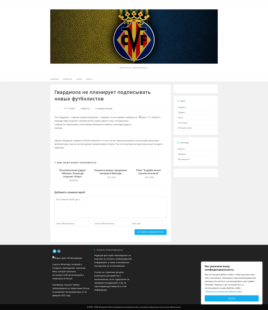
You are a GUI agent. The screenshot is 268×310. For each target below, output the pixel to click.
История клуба (185, 128)
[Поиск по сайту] (215, 79)
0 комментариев (103, 108)
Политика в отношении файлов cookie (223, 291)
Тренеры (182, 154)
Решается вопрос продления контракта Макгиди (110, 172)
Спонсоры (182, 122)
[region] (231, 283)
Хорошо (231, 298)
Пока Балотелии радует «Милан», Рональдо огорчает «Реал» (72, 173)
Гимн (180, 117)
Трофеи (181, 112)
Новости (85, 108)
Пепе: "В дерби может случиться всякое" (148, 172)
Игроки (181, 149)
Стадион (182, 107)
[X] (54, 251)
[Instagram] (59, 251)
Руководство (184, 159)
